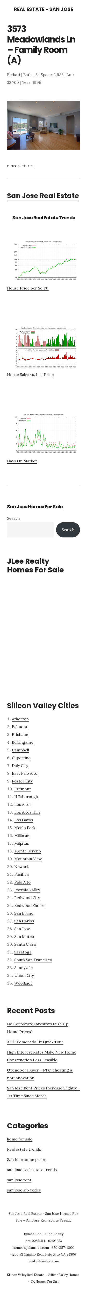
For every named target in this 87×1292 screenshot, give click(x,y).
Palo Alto (22, 882)
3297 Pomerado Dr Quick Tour (35, 1041)
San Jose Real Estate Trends (43, 217)
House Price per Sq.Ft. (28, 288)
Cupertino (21, 757)
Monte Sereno (27, 851)
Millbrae (21, 835)
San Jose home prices (27, 1159)
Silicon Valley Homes (63, 1275)
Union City (24, 975)
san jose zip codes (24, 1190)
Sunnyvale (23, 967)
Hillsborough (26, 796)
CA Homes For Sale (45, 1282)
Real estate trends (24, 1149)
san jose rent (19, 1179)
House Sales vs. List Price (30, 374)
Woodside (23, 983)
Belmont (20, 726)
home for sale (19, 1139)
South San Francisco (33, 959)
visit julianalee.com (44, 1261)
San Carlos (24, 920)
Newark (21, 866)
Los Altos (22, 804)
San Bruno (23, 913)
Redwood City (27, 897)
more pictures (20, 165)
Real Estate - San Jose (43, 9)
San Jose (22, 928)
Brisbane (20, 734)
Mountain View (28, 858)
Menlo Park (24, 827)
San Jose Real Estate (43, 196)
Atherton (20, 718)
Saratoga (22, 952)
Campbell (20, 750)
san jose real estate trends (32, 1169)
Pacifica (21, 874)
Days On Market (22, 461)
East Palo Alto (24, 773)
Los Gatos (23, 819)
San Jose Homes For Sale (35, 506)
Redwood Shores (29, 905)
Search (13, 518)
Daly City (20, 765)
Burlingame (22, 742)
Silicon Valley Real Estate (25, 1275)
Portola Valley (27, 889)
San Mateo (24, 936)
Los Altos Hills (27, 812)
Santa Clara (25, 944)
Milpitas (21, 843)
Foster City (22, 781)
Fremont (22, 788)
